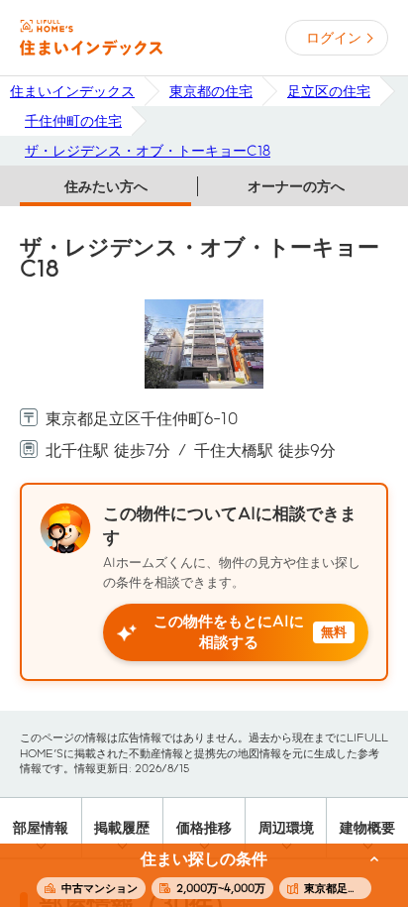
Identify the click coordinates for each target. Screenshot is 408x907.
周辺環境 (286, 828)
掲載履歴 (122, 828)
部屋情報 (40, 828)
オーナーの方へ (296, 186)
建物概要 (367, 828)
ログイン (333, 38)
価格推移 (204, 828)
